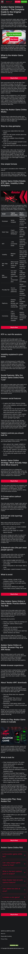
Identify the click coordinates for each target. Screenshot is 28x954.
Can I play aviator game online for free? (11, 864)
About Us (3, 933)
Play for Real (24, 1)
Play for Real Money (14, 34)
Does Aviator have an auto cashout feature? (12, 881)
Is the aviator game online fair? (12, 855)
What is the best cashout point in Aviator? (12, 872)
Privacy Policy (4, 939)
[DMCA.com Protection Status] (14, 945)
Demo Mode (17, 1)
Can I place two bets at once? (11, 890)
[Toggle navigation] (2, 1)
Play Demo (14, 39)
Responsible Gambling (6, 936)
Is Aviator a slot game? (11, 897)
